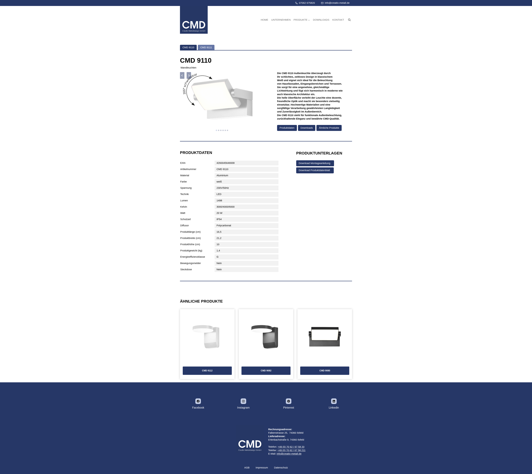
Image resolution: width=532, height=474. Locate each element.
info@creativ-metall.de (289, 453)
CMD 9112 (207, 370)
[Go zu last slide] (182, 75)
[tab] (188, 47)
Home (264, 19)
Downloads (321, 19)
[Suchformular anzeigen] (349, 19)
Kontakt (338, 19)
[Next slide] (189, 75)
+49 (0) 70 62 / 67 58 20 (291, 446)
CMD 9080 (324, 370)
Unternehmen (281, 19)
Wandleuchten (188, 67)
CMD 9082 (266, 370)
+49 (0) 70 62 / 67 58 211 (291, 450)
